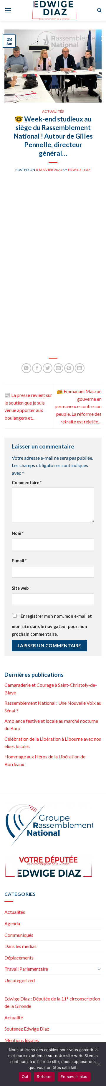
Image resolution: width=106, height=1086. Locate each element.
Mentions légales (21, 1040)
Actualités (53, 111)
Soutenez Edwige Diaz (26, 1028)
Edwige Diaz (79, 170)
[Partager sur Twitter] (47, 368)
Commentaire (27, 482)
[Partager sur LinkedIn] (80, 368)
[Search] (99, 10)
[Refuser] (99, 1066)
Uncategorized (19, 980)
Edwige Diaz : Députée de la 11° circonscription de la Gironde (52, 1002)
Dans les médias (20, 946)
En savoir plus (74, 1076)
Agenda (12, 923)
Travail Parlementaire (26, 969)
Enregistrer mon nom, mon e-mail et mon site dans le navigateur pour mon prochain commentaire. (52, 625)
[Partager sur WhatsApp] (26, 368)
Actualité (13, 1017)
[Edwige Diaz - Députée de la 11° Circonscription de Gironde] (54, 10)
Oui (25, 1076)
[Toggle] (99, 968)
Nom (18, 533)
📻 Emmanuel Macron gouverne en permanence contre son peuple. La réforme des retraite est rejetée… (78, 406)
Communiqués (18, 935)
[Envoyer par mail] (58, 368)
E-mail (19, 560)
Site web (20, 588)
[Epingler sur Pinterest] (69, 368)
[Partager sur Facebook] (37, 368)
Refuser (44, 1076)
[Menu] (7, 10)
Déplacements (19, 957)
